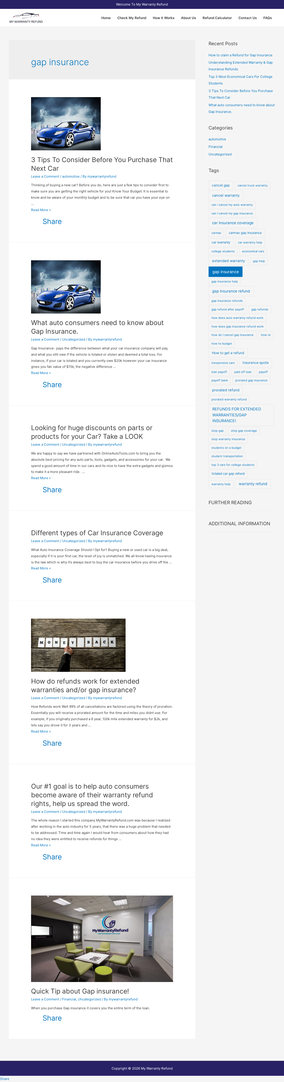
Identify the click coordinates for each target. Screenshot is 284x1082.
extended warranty (228, 261)
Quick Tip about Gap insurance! (80, 991)
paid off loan (243, 372)
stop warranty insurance (228, 439)
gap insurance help (224, 281)
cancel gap (221, 185)
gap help (259, 261)
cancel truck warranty (253, 185)
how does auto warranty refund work (237, 318)
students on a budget (226, 447)
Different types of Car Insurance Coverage (97, 533)
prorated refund (225, 390)
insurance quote (256, 363)
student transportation (227, 456)
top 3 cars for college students (232, 465)
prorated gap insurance (251, 380)
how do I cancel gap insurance (232, 335)
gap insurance (225, 271)
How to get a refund (228, 353)
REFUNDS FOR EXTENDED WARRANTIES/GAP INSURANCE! (236, 415)
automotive (71, 176)
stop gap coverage (244, 430)
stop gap (217, 430)
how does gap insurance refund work (237, 326)
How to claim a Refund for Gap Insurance (240, 55)
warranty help (221, 484)
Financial (69, 999)
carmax (216, 233)
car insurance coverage (233, 223)
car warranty (221, 242)
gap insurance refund (231, 291)
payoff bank (219, 380)
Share (52, 221)
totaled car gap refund (228, 474)
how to (266, 335)
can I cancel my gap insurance (232, 213)
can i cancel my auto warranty (232, 204)
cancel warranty (226, 195)
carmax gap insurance (245, 233)
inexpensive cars (223, 363)
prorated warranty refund (229, 399)
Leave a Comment (45, 176)
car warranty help (250, 242)
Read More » (41, 210)
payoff (263, 372)
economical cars (253, 251)
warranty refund (253, 484)
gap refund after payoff (227, 309)
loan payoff (219, 372)
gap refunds (259, 309)
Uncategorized (73, 339)
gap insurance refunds (227, 300)
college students (223, 251)
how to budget (221, 343)
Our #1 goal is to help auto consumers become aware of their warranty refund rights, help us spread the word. (92, 795)
